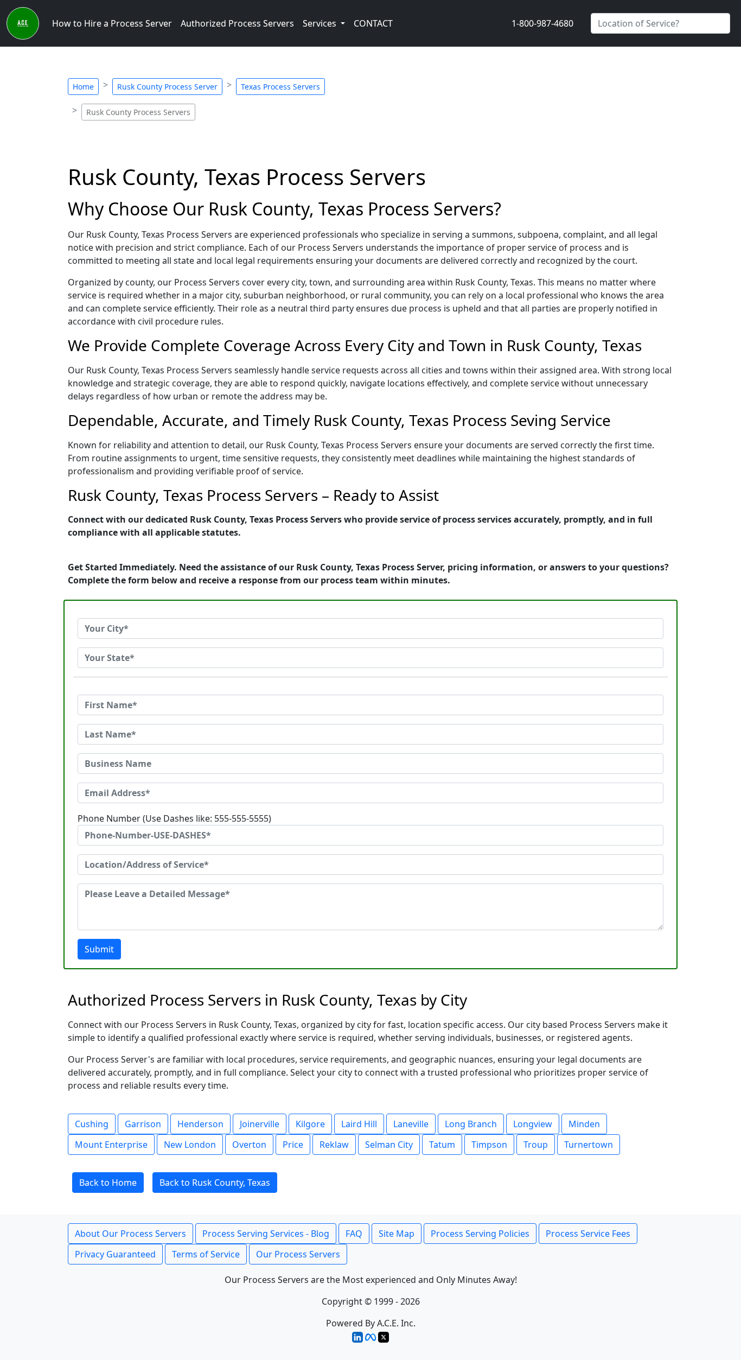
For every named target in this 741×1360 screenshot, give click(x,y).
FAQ (354, 1234)
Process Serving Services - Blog (265, 1234)
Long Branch (471, 1124)
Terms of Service (206, 1254)
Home (83, 86)
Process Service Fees (588, 1234)
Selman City (389, 1145)
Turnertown (588, 1145)
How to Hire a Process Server (112, 23)
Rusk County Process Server (167, 86)
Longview (532, 1124)
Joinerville (259, 1124)
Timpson (489, 1145)
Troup (535, 1145)
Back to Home (108, 1183)
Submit (99, 949)
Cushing (91, 1124)
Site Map (396, 1234)
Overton (249, 1145)
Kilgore (310, 1124)
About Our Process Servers (130, 1234)
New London (190, 1145)
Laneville (411, 1124)
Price (293, 1145)
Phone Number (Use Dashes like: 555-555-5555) (174, 818)
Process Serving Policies (480, 1234)
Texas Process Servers (280, 86)
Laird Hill (359, 1124)
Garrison (143, 1124)
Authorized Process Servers (237, 23)
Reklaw (334, 1145)
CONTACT (373, 23)
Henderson (200, 1124)
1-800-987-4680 (542, 23)
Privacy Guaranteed (115, 1254)
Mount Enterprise (111, 1145)
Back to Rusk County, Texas (214, 1183)
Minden (584, 1124)
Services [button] (320, 23)
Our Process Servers (298, 1254)
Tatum (442, 1145)
